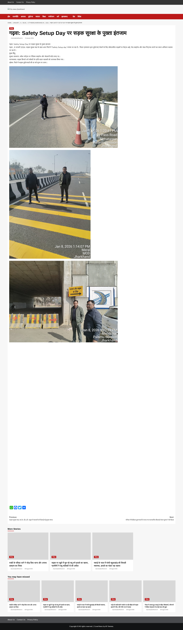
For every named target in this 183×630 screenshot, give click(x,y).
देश (74, 17)
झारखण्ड (64, 17)
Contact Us (20, 2)
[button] (174, 16)
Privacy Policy (30, 2)
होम (9, 17)
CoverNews (98, 626)
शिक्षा (44, 17)
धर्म (58, 17)
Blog (11, 28)
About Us (11, 2)
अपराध (23, 17)
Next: (150, 518)
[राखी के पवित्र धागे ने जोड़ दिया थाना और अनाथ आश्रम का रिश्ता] (28, 546)
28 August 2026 (29, 569)
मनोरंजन (51, 17)
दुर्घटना (30, 17)
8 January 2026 (29, 38)
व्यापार (38, 17)
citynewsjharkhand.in (17, 38)
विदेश (79, 17)
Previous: (31, 518)
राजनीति (15, 17)
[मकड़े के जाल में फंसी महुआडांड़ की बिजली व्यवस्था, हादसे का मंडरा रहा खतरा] (112, 546)
